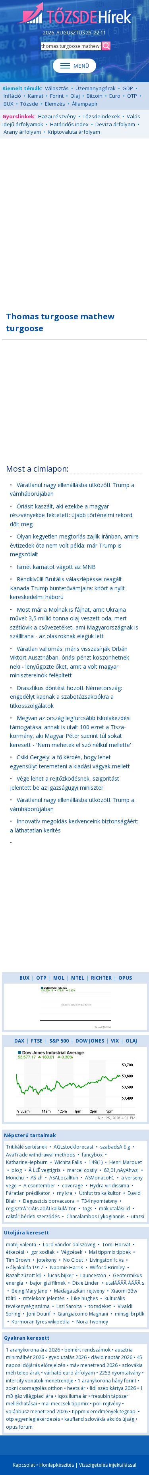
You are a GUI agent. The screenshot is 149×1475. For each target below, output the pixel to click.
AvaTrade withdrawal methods (40, 1154)
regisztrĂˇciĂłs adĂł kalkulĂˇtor (41, 1208)
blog (17, 1170)
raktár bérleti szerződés (33, 1216)
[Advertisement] (74, 220)
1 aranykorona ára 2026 (33, 1349)
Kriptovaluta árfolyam (74, 131)
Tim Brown (18, 1260)
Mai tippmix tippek (110, 1252)
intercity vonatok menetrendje (40, 1380)
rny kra (64, 1193)
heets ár (76, 1388)
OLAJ (131, 1040)
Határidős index (69, 124)
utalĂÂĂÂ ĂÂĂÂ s (125, 1283)
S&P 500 (59, 1040)
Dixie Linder (85, 1283)
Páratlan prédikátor (28, 1193)
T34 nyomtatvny (99, 1201)
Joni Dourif (39, 1313)
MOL (58, 977)
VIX (115, 1040)
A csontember (39, 1185)
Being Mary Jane (29, 1290)
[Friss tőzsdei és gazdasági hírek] (74, 13)
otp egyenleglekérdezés (33, 1419)
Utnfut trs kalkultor (100, 1193)
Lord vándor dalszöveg (69, 1244)
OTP (132, 95)
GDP (127, 88)
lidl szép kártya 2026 (113, 1388)
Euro (114, 95)
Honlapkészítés (56, 1465)
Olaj (75, 95)
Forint (57, 95)
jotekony (46, 1260)
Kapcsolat (24, 1465)
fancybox (92, 1154)
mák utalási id (114, 1208)
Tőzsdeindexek (101, 116)
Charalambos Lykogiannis (95, 1216)
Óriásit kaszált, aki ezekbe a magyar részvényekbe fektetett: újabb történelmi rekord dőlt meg (71, 515)
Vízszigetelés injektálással (107, 1465)
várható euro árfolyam (69, 1372)
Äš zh (37, 1177)
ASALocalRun (63, 1177)
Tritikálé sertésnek (26, 1146)
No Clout (73, 1260)
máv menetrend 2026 (94, 1365)
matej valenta (21, 1244)
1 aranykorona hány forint (107, 1380)
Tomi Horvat (116, 1244)
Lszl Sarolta (69, 1306)
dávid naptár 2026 (111, 1357)
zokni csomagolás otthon (34, 1388)
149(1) (96, 1162)
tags (87, 1208)
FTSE (37, 1040)
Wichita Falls (68, 1162)
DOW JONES (89, 1040)
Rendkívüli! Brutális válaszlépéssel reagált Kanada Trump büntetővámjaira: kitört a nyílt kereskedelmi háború (67, 588)
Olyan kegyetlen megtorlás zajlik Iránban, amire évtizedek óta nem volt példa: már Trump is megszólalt (74, 545)
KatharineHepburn (27, 1162)
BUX (9, 103)
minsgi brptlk (129, 1313)
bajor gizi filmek (48, 1283)
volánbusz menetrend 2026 (37, 1411)
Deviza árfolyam (115, 124)
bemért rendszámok (87, 1349)
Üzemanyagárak (95, 88)
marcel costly (82, 1170)
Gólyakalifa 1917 (24, 1267)
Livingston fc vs (107, 1260)
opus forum (19, 1427)
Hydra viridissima (109, 1185)
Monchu (15, 1177)
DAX (19, 1040)
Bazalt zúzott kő (23, 1275)
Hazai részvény (57, 116)
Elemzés (55, 103)
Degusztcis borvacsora (49, 1201)
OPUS (125, 977)
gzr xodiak (42, 1252)
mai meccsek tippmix (65, 1403)
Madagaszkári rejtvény (79, 1290)
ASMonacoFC (99, 1177)
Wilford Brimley (107, 1267)
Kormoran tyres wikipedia (41, 1321)
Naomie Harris (66, 1267)
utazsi (137, 1216)
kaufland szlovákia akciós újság (99, 1419)
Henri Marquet (125, 1162)
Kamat (35, 95)
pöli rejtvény (107, 1403)
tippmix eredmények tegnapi (104, 1411)
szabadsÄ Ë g (115, 1146)
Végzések (71, 1252)
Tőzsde (29, 103)
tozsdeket (100, 1306)
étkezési (15, 1252)
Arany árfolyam (22, 131)
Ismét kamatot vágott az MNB (56, 567)
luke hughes (84, 1298)
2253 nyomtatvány (120, 1372)
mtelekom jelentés (43, 1298)
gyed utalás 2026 (67, 1357)
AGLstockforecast (73, 1146)
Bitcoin (95, 95)
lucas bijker (61, 1275)
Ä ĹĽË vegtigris (44, 1170)
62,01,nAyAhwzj (121, 1170)
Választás (57, 88)
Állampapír (85, 103)
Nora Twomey (92, 1321)
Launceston (93, 1275)
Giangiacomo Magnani (83, 1313)
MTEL (77, 977)
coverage (72, 1185)
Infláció (12, 95)
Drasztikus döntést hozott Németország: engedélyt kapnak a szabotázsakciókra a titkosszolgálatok (66, 696)
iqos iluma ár (72, 1396)
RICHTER (101, 977)
